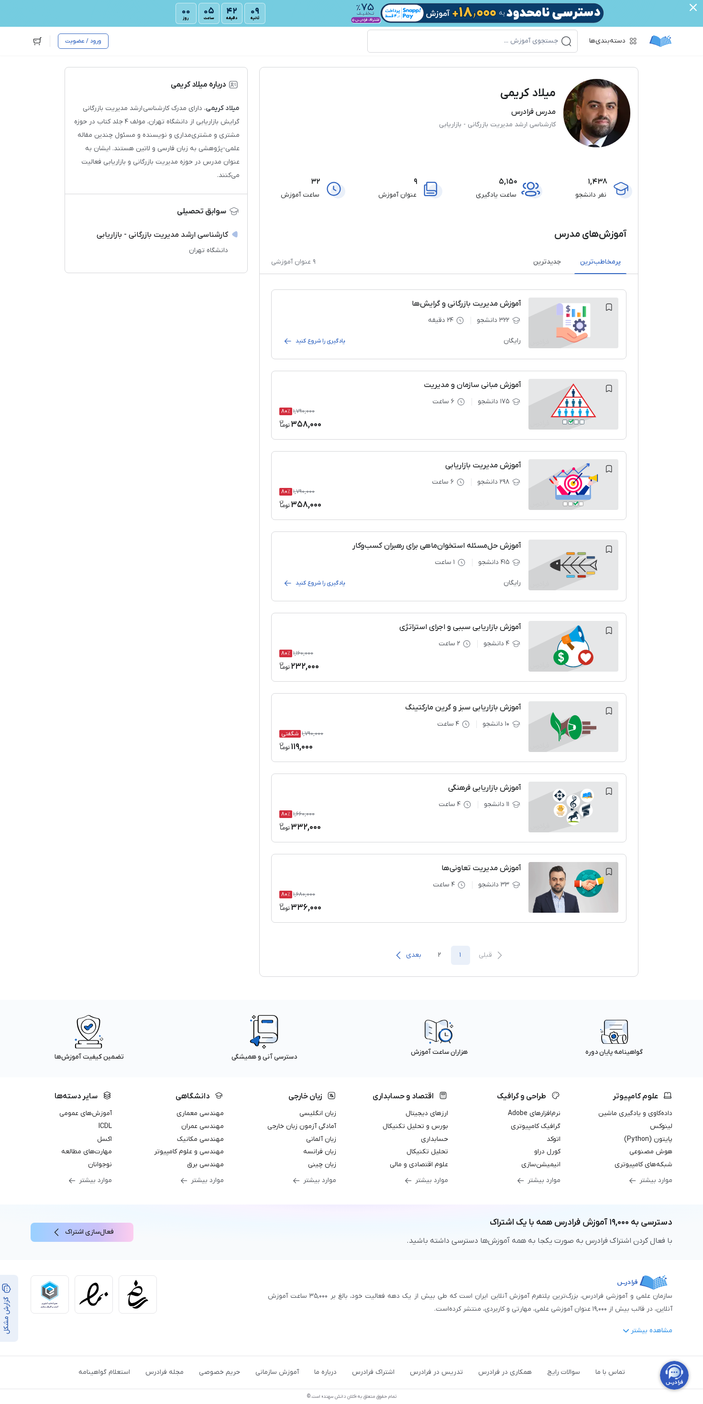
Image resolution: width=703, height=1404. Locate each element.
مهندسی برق (205, 1164)
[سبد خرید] (37, 41)
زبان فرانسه (319, 1151)
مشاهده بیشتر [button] (651, 1330)
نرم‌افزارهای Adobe (534, 1113)
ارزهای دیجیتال (427, 1113)
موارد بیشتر (655, 1180)
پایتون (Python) (648, 1139)
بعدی (413, 955)
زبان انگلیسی (317, 1113)
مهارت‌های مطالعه (86, 1151)
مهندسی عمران (202, 1126)
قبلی (485, 955)
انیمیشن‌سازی (540, 1164)
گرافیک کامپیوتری (535, 1126)
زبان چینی (322, 1164)
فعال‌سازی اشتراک (89, 1232)
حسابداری (434, 1139)
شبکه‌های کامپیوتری (643, 1164)
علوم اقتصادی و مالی (419, 1164)
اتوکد (553, 1139)
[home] (660, 41)
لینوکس (661, 1126)
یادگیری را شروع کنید (320, 341)
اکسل (104, 1139)
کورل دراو (547, 1151)
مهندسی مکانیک (200, 1139)
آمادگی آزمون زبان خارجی (301, 1126)
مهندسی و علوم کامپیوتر (189, 1151)
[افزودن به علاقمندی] (608, 307)
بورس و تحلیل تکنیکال (415, 1126)
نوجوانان (100, 1164)
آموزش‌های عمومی (85, 1113)
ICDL (105, 1126)
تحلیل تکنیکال (427, 1151)
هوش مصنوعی (650, 1151)
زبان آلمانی (321, 1139)
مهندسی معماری (200, 1113)
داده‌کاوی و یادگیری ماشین (635, 1113)
